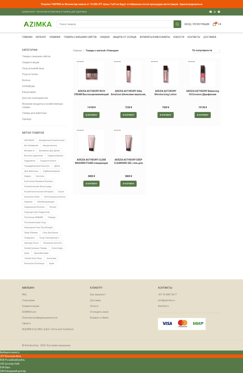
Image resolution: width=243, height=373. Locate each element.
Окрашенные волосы (34, 207)
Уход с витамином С (49, 238)
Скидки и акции (30, 62)
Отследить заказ (99, 311)
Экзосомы (51, 258)
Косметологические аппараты (39, 191)
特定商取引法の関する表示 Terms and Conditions (48, 329)
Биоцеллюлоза (50, 145)
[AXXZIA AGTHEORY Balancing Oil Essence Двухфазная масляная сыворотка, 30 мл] (202, 73)
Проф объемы (31, 233)
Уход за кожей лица (33, 68)
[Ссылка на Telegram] (219, 12)
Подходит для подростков (37, 212)
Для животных (31, 171)
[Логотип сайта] (37, 24)
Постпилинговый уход (35, 222)
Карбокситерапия (51, 171)
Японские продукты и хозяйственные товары (42, 105)
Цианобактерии (41, 253)
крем (51, 263)
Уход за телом (30, 74)
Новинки (28, 202)
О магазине (28, 300)
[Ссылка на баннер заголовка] (121, 4)
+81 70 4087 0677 (167, 294)
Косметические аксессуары (38, 186)
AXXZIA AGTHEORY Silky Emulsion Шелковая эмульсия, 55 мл (128, 94)
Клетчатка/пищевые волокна (38, 181)
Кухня (61, 191)
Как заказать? (98, 294)
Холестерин (57, 248)
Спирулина (29, 238)
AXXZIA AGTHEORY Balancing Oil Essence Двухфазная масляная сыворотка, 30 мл (202, 94)
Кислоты (40, 176)
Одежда (26, 119)
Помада (51, 217)
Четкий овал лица (33, 258)
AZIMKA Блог (29, 311)
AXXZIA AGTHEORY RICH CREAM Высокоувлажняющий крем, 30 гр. (91, 94)
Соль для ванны (50, 233)
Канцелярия (29, 92)
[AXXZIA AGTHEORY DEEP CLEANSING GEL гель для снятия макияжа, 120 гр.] (128, 142)
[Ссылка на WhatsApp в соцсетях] (215, 12)
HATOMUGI (29, 140)
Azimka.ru (163, 306)
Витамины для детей (49, 151)
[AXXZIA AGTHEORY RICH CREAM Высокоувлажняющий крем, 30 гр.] (91, 73)
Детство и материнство (35, 98)
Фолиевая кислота (52, 243)
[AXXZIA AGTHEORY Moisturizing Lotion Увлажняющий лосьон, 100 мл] (165, 73)
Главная (77, 50)
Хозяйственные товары (35, 248)
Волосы (26, 80)
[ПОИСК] (177, 24)
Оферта (26, 323)
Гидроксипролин (55, 155)
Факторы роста (31, 243)
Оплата (94, 306)
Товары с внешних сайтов (36, 56)
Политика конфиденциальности (39, 317)
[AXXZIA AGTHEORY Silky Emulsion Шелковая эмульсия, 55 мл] (128, 73)
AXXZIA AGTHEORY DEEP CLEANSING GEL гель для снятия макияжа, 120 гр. (128, 163)
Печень (52, 207)
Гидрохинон (29, 161)
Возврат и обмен (99, 317)
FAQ (24, 294)
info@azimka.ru (166, 300)
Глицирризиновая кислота (36, 166)
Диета (57, 166)
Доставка (95, 300)
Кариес (27, 176)
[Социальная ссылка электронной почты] (210, 12)
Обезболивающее (45, 202)
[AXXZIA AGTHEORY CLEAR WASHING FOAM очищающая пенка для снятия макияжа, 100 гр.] (91, 142)
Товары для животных (34, 113)
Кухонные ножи (31, 197)
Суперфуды (28, 86)
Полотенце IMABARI (33, 217)
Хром (26, 253)
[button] (91, 115)
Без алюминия (31, 145)
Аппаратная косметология (52, 140)
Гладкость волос (48, 161)
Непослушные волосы (55, 197)
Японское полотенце (34, 263)
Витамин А (29, 151)
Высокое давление (33, 155)
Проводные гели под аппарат (38, 227)
